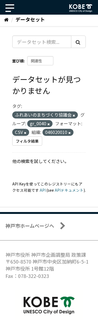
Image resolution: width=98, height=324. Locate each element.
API (43, 190)
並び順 (18, 60)
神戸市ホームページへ (29, 225)
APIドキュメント (69, 190)
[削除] (74, 115)
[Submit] (78, 42)
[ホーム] (6, 19)
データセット (30, 19)
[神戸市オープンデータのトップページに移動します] (81, 8)
